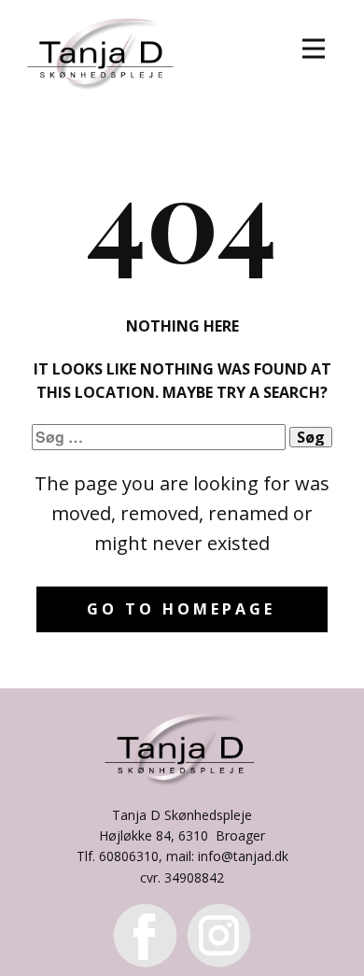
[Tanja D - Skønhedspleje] (102, 51)
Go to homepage (181, 609)
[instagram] (219, 935)
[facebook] (145, 935)
